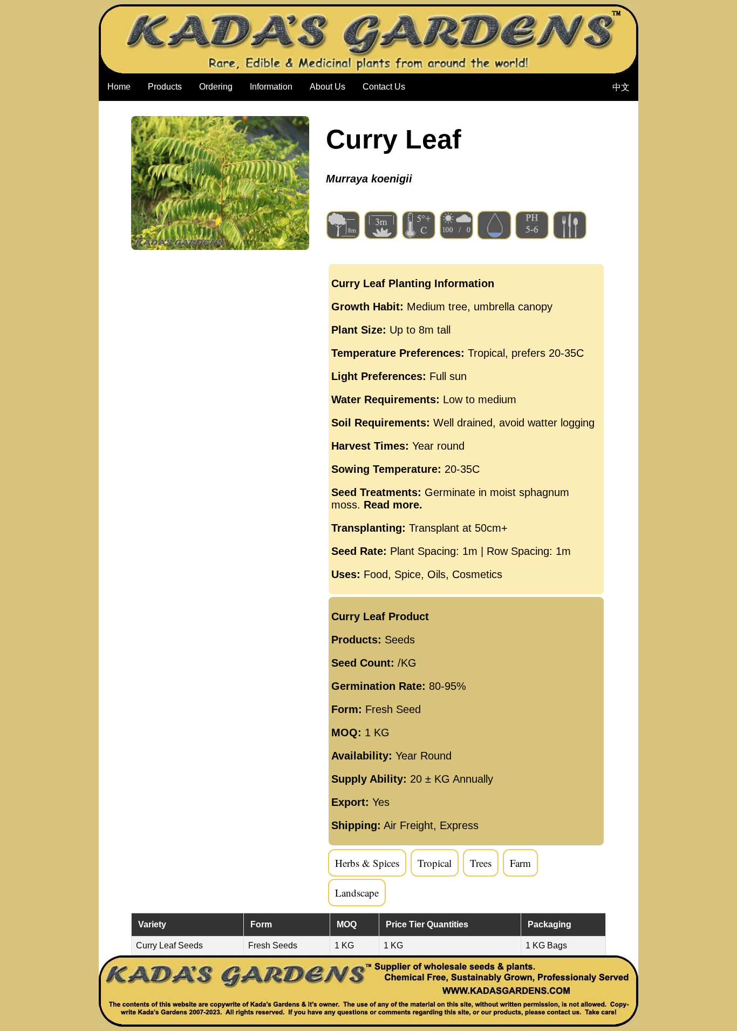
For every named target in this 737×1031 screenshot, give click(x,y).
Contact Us (384, 86)
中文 (621, 87)
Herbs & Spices (367, 863)
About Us (327, 86)
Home (119, 86)
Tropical (435, 863)
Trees (481, 863)
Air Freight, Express (431, 825)
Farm (520, 863)
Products (165, 86)
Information (271, 86)
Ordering (216, 86)
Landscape (357, 892)
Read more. (393, 505)
